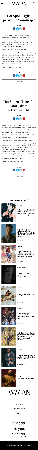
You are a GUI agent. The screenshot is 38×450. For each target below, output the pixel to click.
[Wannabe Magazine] (19, 425)
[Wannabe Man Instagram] (34, 3)
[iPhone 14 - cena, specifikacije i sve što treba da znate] (8, 274)
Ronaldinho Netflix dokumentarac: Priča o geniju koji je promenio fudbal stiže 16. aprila (25, 253)
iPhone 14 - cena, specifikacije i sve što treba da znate (24, 274)
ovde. (21, 67)
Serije (19, 246)
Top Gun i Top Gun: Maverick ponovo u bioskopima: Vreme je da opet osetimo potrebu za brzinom (26, 233)
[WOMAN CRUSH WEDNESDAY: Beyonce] (8, 378)
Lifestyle (20, 205)
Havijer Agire (18, 42)
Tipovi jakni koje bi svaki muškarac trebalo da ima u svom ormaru (26, 357)
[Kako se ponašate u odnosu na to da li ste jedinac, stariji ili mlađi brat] (8, 316)
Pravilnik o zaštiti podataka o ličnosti (19, 401)
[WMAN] (19, 4)
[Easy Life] (19, 430)
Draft (19, 11)
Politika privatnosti (19, 404)
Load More (19, 190)
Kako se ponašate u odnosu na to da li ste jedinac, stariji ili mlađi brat (25, 315)
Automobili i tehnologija (22, 268)
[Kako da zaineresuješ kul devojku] (8, 295)
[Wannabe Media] (19, 436)
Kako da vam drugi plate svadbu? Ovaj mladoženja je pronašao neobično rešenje (25, 212)
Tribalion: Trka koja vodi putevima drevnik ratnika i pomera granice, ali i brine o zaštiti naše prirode (26, 336)
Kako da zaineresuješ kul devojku (26, 295)
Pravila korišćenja (19, 408)
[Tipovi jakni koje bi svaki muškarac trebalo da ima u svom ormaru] (8, 357)
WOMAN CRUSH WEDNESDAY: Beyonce (25, 377)
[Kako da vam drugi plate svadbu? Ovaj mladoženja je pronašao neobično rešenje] (8, 212)
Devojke (20, 370)
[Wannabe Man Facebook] (36, 3)
